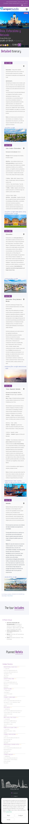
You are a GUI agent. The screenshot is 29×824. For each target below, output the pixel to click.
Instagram (16, 796)
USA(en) (24, 5)
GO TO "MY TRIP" (21, 1)
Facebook (15, 793)
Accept (8, 819)
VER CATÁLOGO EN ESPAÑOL (11, 1)
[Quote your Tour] (19, 44)
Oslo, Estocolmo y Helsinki (10, 33)
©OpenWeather (10, 595)
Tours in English (23, 3)
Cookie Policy (9, 811)
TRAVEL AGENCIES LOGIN (14, 3)
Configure (20, 815)
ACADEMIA (6, 3)
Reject (8, 815)
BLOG (27, 1)
